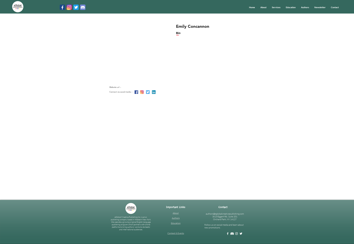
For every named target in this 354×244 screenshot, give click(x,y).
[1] (62, 7)
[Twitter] (241, 233)
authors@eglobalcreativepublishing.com (225, 213)
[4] (76, 7)
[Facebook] (227, 233)
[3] (69, 7)
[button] (276, 7)
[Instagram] (236, 233)
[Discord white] (232, 233)
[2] (82, 7)
